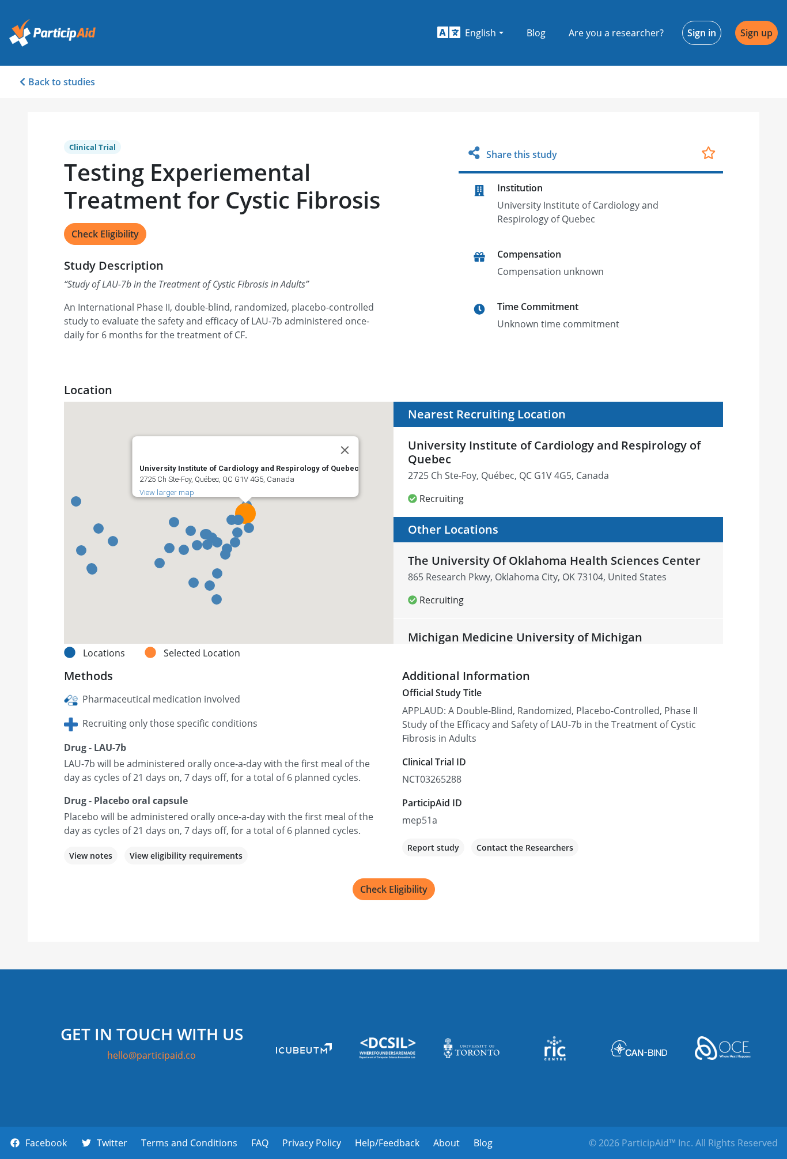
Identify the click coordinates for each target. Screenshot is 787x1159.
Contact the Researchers (524, 847)
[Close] (345, 450)
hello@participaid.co (151, 1055)
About (446, 1143)
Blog (536, 33)
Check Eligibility (105, 234)
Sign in (701, 33)
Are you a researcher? (616, 33)
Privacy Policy (311, 1143)
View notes (90, 855)
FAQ (259, 1143)
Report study (433, 847)
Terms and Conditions (189, 1143)
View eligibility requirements (186, 855)
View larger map (166, 492)
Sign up (756, 33)
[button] (470, 32)
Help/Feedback (387, 1143)
